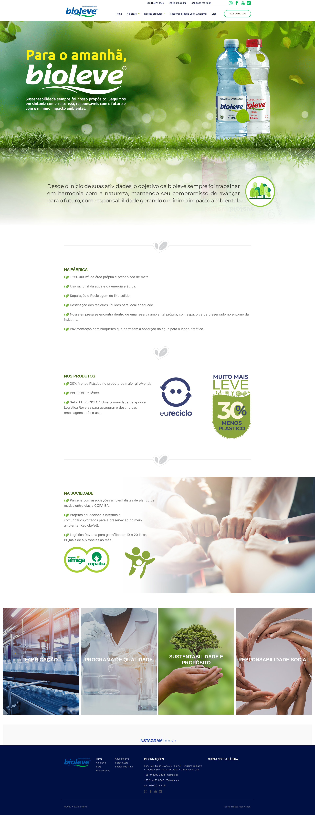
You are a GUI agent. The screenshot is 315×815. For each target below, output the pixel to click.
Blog (214, 14)
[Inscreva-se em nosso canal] (243, 3)
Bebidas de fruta (124, 766)
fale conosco (237, 13)
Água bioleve (122, 759)
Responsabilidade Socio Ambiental (188, 14)
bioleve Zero (121, 763)
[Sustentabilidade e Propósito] (196, 661)
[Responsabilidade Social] (274, 661)
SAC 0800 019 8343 (201, 3)
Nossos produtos (153, 14)
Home (119, 14)
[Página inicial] (82, 12)
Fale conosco (103, 770)
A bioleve (132, 14)
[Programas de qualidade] (119, 661)
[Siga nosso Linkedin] (249, 3)
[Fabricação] (41, 661)
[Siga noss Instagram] (230, 3)
